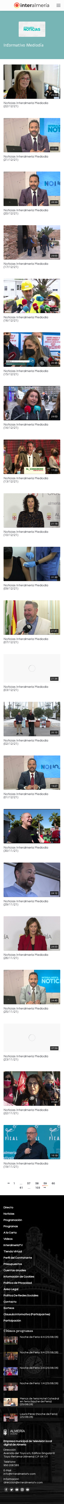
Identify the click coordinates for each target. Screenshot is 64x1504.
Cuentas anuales (15, 1270)
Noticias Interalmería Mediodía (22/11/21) (26, 1111)
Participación (12, 1320)
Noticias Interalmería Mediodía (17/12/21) (26, 265)
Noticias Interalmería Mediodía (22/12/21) (26, 104)
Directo (8, 1207)
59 (45, 1183)
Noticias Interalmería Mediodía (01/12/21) (26, 796)
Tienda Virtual (13, 1251)
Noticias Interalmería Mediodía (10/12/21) (26, 533)
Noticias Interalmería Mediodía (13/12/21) (26, 480)
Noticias (9, 1213)
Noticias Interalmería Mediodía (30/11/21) (26, 849)
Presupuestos (13, 1264)
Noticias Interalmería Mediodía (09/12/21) (26, 587)
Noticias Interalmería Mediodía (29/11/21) (26, 903)
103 (37, 1187)
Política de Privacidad (18, 1282)
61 (21, 1187)
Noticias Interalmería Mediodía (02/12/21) (26, 742)
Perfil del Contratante (18, 1257)
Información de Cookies (19, 1276)
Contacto (10, 1301)
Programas (11, 1226)
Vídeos (8, 1238)
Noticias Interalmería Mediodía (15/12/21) (26, 372)
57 (28, 1183)
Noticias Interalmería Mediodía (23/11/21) (26, 1058)
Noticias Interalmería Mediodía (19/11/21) (26, 1165)
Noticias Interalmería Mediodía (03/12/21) (26, 688)
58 (37, 1183)
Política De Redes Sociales (21, 1295)
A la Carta (10, 1232)
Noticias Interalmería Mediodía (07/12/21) (26, 640)
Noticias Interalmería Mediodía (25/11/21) (26, 1010)
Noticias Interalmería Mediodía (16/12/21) (26, 319)
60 (53, 1183)
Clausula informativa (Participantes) (27, 1314)
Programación (13, 1220)
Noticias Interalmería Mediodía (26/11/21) (26, 956)
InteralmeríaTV (13, 1245)
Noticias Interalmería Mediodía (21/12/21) (26, 158)
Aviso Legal (11, 1289)
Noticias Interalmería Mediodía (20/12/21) (26, 212)
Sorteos (9, 1308)
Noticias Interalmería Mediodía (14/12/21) (26, 426)
